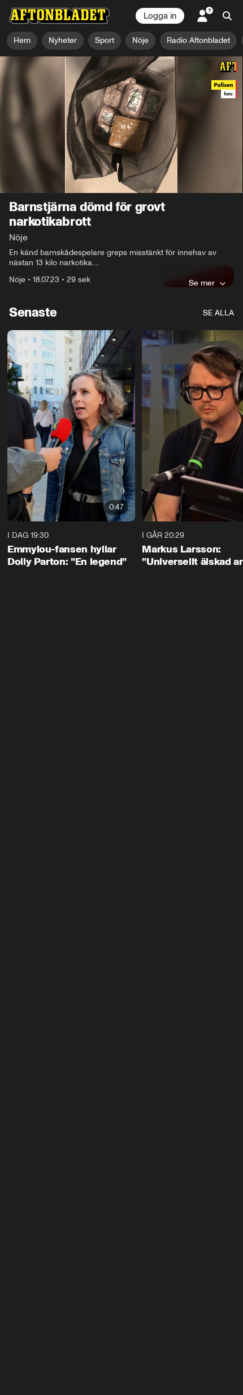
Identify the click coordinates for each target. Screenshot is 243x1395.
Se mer (202, 282)
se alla (218, 313)
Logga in (160, 16)
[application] (121, 124)
